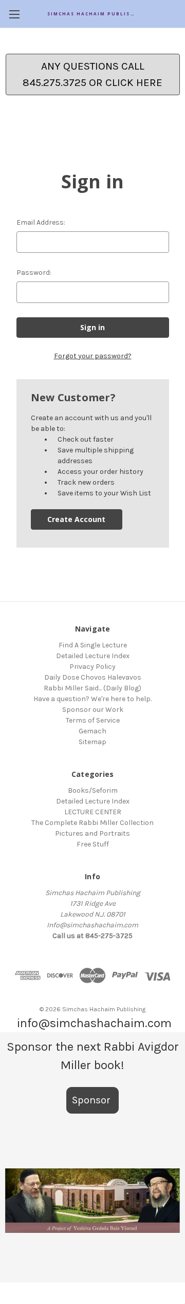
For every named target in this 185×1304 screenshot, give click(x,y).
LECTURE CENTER (92, 812)
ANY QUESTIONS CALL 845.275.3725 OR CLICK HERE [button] (92, 74)
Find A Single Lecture (93, 645)
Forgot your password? (93, 356)
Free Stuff (93, 844)
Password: (33, 272)
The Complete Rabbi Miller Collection (92, 822)
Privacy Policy (92, 666)
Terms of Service (93, 720)
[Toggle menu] (14, 14)
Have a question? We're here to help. (92, 698)
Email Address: (40, 222)
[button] (92, 1200)
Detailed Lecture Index (93, 655)
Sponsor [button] (92, 1100)
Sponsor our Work (92, 709)
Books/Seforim (93, 790)
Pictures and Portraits (92, 833)
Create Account (76, 519)
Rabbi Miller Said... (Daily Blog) (92, 688)
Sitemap (92, 741)
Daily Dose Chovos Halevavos (92, 677)
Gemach (92, 731)
